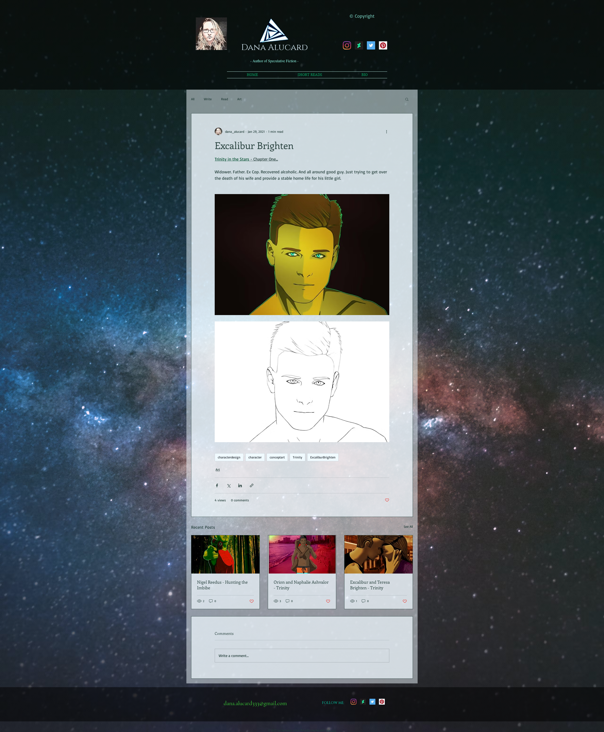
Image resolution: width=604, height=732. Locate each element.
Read (224, 99)
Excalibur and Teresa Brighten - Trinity (370, 585)
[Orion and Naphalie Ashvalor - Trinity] (302, 554)
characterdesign (229, 457)
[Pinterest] (383, 45)
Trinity (297, 457)
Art (239, 99)
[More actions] (386, 131)
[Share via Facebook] (217, 485)
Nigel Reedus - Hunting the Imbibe (222, 585)
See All (408, 526)
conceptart (277, 457)
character (255, 457)
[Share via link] (251, 485)
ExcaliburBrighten (323, 457)
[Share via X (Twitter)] (228, 485)
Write (208, 99)
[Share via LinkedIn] (240, 485)
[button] (407, 99)
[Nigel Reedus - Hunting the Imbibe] (225, 554)
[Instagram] (347, 45)
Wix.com (331, 730)
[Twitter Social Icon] (371, 45)
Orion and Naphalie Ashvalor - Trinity (301, 585)
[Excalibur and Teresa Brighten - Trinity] (378, 554)
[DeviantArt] (359, 45)
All (192, 99)
